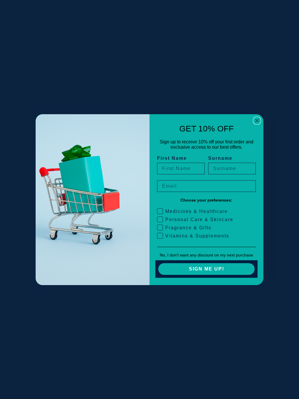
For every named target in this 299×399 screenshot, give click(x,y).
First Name (172, 158)
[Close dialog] (256, 120)
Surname (220, 158)
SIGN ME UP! (206, 268)
